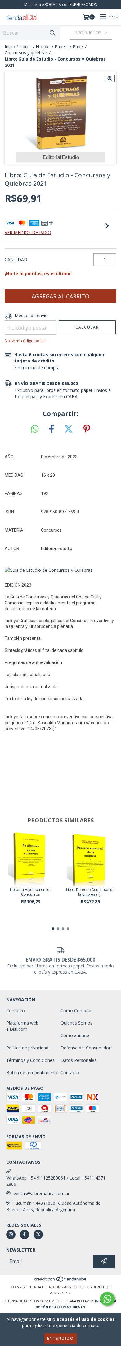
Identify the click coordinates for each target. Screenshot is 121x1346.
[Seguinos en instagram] (11, 1234)
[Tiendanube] (61, 1281)
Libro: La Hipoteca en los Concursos (31, 892)
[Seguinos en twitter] (38, 1234)
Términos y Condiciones (30, 1060)
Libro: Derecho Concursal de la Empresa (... (90, 892)
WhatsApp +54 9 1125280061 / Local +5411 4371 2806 (55, 1181)
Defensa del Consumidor (85, 1048)
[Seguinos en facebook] (24, 1234)
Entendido (60, 1338)
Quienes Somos (76, 1023)
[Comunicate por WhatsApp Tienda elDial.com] (107, 1299)
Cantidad (16, 259)
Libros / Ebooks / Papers (44, 46)
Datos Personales (78, 1060)
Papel (78, 46)
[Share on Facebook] (51, 429)
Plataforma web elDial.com (22, 1026)
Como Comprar (76, 1010)
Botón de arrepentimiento (32, 1072)
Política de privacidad (27, 1048)
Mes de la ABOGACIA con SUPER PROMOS (60, 4)
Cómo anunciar (75, 1035)
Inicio (10, 46)
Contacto (15, 1010)
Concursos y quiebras (26, 53)
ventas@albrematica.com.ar (41, 1193)
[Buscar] (52, 33)
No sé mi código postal (25, 340)
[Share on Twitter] (68, 429)
